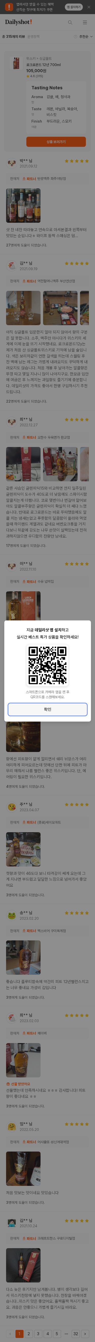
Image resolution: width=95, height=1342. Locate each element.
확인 (47, 709)
